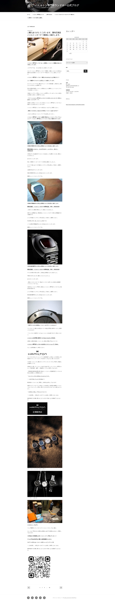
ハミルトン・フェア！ (32, 524)
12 (73, 45)
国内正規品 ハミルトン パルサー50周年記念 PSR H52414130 (43, 206)
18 (70, 47)
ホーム (28, 14)
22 (83, 47)
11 (70, 45)
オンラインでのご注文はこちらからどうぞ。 (39, 376)
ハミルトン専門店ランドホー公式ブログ (57, 5)
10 (49, 588)
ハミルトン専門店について (38, 14)
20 (76, 47)
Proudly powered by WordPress (69, 597)
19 (73, 47)
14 (80, 45)
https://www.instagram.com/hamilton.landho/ (75, 104)
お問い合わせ (49, 14)
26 (73, 49)
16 (86, 45)
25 (70, 49)
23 (86, 47)
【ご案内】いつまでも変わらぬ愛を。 (35, 17)
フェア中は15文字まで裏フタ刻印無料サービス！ (40, 539)
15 (83, 45)
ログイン (68, 98)
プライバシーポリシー (57, 597)
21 (80, 47)
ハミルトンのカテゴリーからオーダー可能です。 (65, 14)
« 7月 (70, 53)
